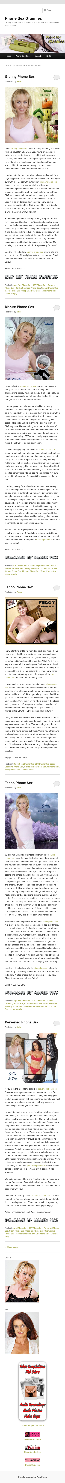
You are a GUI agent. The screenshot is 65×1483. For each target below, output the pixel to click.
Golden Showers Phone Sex (27, 287)
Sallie (19, 81)
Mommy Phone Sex (31, 571)
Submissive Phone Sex (33, 1006)
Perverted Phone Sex (21, 1022)
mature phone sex (28, 386)
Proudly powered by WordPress (32, 1477)
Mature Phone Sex (19, 306)
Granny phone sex (19, 148)
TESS (48, 55)
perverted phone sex (47, 1088)
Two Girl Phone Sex (40, 1233)
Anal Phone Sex (20, 1228)
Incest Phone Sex (13, 290)
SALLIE (38, 55)
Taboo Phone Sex (48, 290)
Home (8, 55)
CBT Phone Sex (39, 285)
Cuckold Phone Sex (33, 766)
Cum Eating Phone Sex (38, 565)
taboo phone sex (50, 921)
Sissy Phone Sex (12, 769)
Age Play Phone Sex (22, 285)
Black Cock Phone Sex (23, 763)
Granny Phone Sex (20, 76)
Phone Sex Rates (22, 55)
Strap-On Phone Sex (30, 290)
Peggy (19, 592)
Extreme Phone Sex (33, 1003)
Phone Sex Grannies (23, 18)
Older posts (11, 1246)
